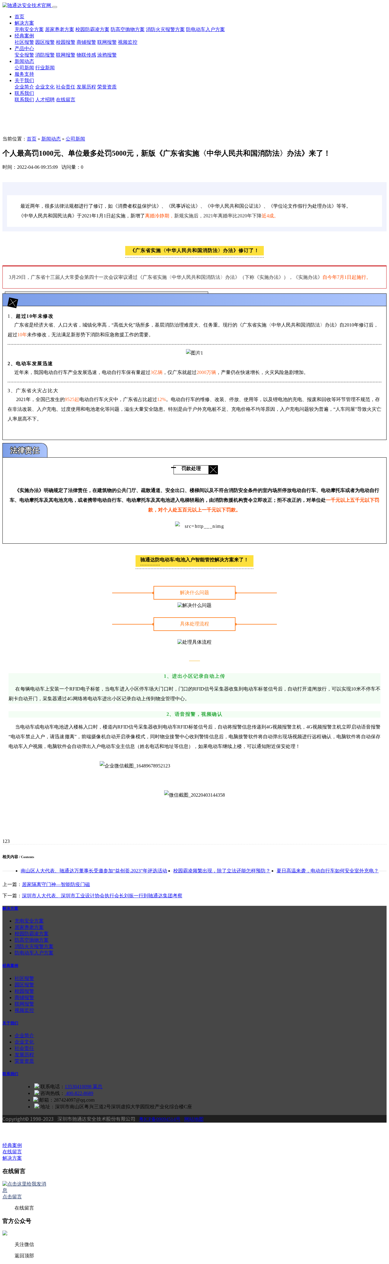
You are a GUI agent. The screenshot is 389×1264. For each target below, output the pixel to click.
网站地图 (194, 1119)
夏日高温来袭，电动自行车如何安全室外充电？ (328, 870)
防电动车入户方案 (205, 29)
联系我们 (24, 93)
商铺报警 (86, 42)
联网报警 (107, 42)
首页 (19, 16)
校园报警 (65, 42)
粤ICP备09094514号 (160, 1119)
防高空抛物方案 (128, 29)
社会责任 (65, 86)
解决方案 (24, 23)
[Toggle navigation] (54, 7)
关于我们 (24, 80)
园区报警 (45, 42)
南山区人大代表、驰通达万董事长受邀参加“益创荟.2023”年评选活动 (94, 870)
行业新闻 (45, 67)
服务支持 (24, 74)
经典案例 (24, 35)
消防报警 (45, 54)
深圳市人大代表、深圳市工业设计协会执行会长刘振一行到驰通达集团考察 (102, 895)
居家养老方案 (59, 29)
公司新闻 (24, 67)
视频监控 (127, 42)
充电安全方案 (29, 29)
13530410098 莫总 (83, 1086)
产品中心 (24, 48)
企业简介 (24, 86)
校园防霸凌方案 (92, 29)
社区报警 (24, 42)
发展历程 (86, 86)
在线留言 (65, 99)
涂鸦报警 (107, 54)
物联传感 (86, 54)
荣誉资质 (107, 86)
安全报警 (24, 54)
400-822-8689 (79, 1093)
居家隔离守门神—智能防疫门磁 (56, 884)
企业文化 (45, 86)
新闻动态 (24, 61)
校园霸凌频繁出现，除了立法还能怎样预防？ (221, 870)
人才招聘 (45, 99)
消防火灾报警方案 (165, 29)
